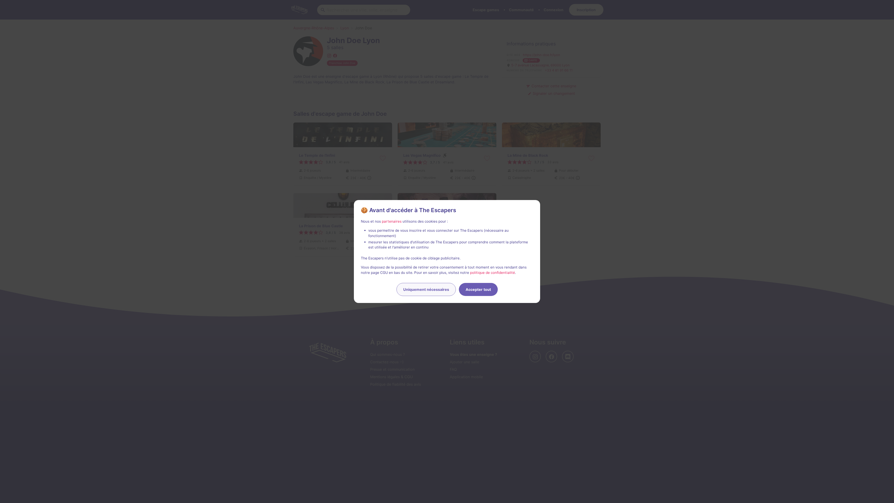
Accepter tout (478, 289)
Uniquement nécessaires (426, 289)
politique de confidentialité (492, 272)
